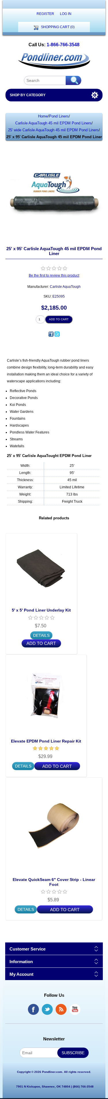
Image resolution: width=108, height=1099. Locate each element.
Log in (65, 14)
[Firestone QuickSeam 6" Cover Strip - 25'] (54, 826)
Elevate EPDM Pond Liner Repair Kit (46, 741)
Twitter (47, 1009)
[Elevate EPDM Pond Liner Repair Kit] (46, 695)
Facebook (33, 1009)
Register (45, 14)
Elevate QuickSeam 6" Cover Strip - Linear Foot (54, 882)
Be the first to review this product (54, 275)
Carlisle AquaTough (65, 287)
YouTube (74, 1009)
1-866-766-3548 (63, 44)
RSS (61, 1009)
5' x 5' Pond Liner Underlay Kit (41, 610)
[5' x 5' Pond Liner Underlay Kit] (41, 569)
